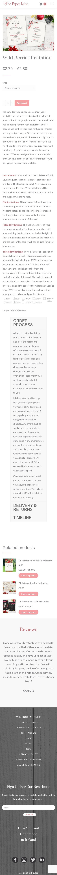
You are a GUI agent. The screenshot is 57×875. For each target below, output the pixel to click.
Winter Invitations (18, 311)
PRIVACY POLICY (28, 754)
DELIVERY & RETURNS (28, 764)
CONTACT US (28, 733)
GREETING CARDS (28, 722)
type (5, 82)
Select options (28, 575)
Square (34, 872)
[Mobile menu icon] (51, 4)
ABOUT (28, 743)
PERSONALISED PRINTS (28, 727)
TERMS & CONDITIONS (28, 759)
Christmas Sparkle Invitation (33, 583)
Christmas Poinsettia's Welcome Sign (35, 562)
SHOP (28, 738)
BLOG (28, 749)
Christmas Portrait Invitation (34, 601)
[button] (50, 18)
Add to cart (22, 103)
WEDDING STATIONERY (28, 717)
